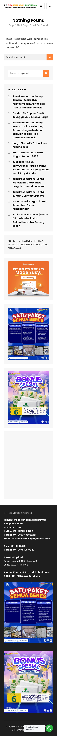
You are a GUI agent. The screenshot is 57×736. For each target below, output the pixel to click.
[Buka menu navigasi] (41, 6)
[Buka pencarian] (49, 6)
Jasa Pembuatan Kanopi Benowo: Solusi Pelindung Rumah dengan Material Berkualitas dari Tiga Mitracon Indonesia (27, 130)
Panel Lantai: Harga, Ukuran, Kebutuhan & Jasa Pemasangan (29, 205)
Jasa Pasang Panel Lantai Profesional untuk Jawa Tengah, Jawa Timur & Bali (28, 182)
